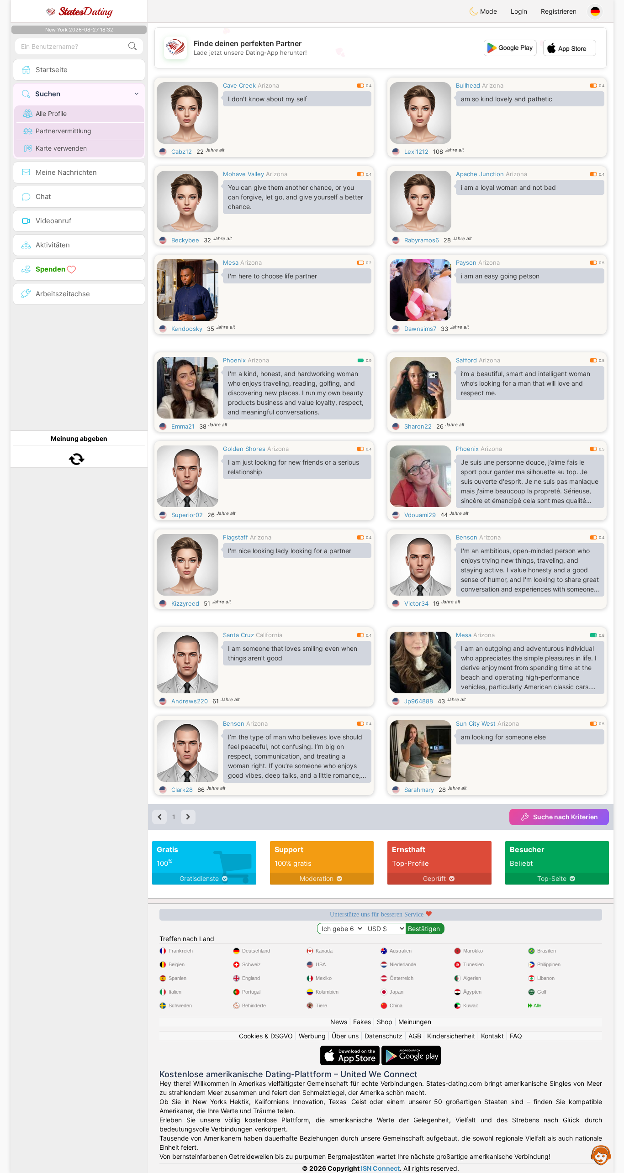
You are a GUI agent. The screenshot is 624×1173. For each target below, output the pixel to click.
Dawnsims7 (420, 328)
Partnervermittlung (63, 131)
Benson (466, 537)
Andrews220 (189, 701)
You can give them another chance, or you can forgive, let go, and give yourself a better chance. (295, 196)
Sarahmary (419, 789)
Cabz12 (181, 151)
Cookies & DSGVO (266, 1036)
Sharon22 (418, 426)
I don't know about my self (267, 99)
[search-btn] (132, 46)
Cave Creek (239, 85)
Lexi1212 (416, 151)
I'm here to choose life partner (272, 276)
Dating (85, 11)
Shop (384, 1022)
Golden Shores (244, 448)
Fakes (362, 1022)
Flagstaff (235, 537)
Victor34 (416, 603)
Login (519, 11)
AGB (414, 1036)
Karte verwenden (61, 148)
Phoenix (234, 360)
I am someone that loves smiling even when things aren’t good (292, 653)
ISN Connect (380, 1168)
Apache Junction (480, 174)
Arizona (268, 85)
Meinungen (414, 1022)
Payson (466, 262)
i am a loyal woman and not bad (508, 187)
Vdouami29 (420, 514)
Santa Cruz (238, 635)
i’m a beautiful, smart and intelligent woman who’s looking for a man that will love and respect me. (525, 383)
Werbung (312, 1036)
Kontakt (492, 1036)
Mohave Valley (243, 174)
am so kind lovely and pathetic (506, 99)
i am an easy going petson (500, 276)
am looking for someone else (503, 737)
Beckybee (185, 240)
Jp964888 (418, 701)
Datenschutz (383, 1036)
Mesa (230, 262)
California (269, 635)
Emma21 (183, 426)
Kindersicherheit (451, 1036)
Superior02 (187, 514)
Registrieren (558, 11)
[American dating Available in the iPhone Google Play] (411, 1050)
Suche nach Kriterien (565, 817)
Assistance (601, 1154)
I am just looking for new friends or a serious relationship (293, 467)
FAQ (516, 1036)
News (338, 1022)
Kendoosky (186, 328)
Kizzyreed (185, 603)
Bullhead (468, 85)
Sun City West (476, 723)
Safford (466, 360)
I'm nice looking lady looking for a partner (289, 551)
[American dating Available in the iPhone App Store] (350, 1050)
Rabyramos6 (421, 240)
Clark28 (182, 789)
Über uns (345, 1036)
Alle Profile (51, 113)
